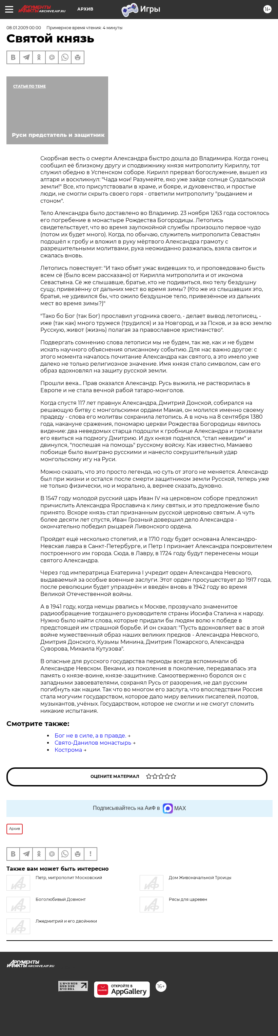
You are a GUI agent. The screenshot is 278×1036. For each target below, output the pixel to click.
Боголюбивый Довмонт (61, 899)
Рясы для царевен (188, 899)
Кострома (68, 750)
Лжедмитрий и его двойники (66, 921)
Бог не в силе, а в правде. (90, 735)
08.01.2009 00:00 (23, 27)
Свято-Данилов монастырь (93, 743)
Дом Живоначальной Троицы (200, 877)
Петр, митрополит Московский (69, 877)
